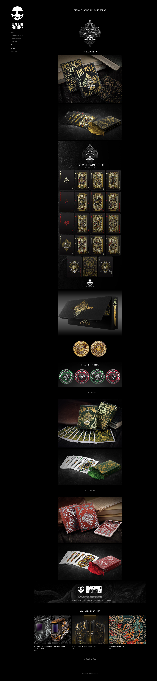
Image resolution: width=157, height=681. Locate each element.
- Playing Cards (16, 39)
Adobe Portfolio (93, 674)
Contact (13, 45)
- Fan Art (14, 42)
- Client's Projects (17, 35)
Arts (12, 32)
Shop (13, 48)
